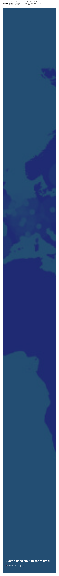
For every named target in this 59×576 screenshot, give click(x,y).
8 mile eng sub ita (32, 3)
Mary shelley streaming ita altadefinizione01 (12, 3)
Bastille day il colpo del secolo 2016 (28, 3)
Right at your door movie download (30, 566)
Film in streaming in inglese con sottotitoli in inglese (20, 3)
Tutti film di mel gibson (36, 3)
